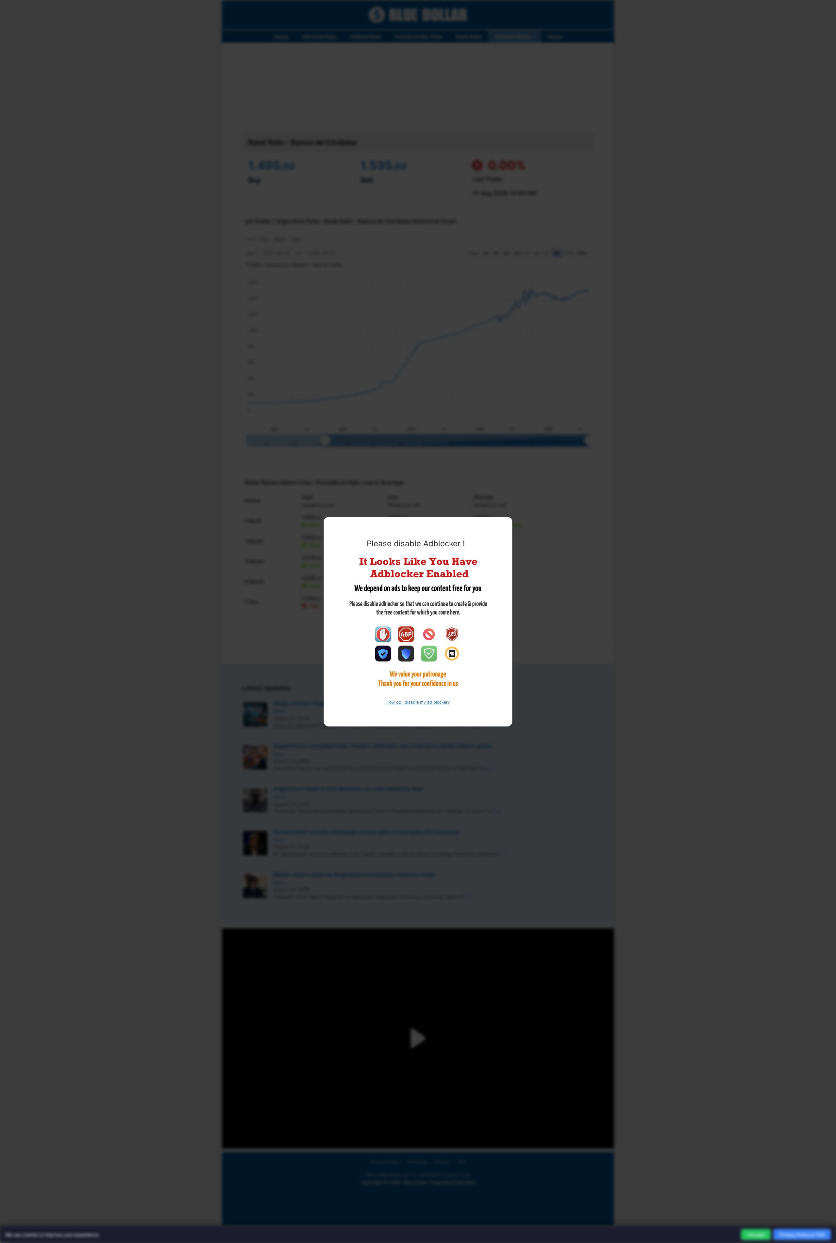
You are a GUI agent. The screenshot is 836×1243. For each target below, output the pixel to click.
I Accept (756, 1234)
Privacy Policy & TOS (802, 1234)
